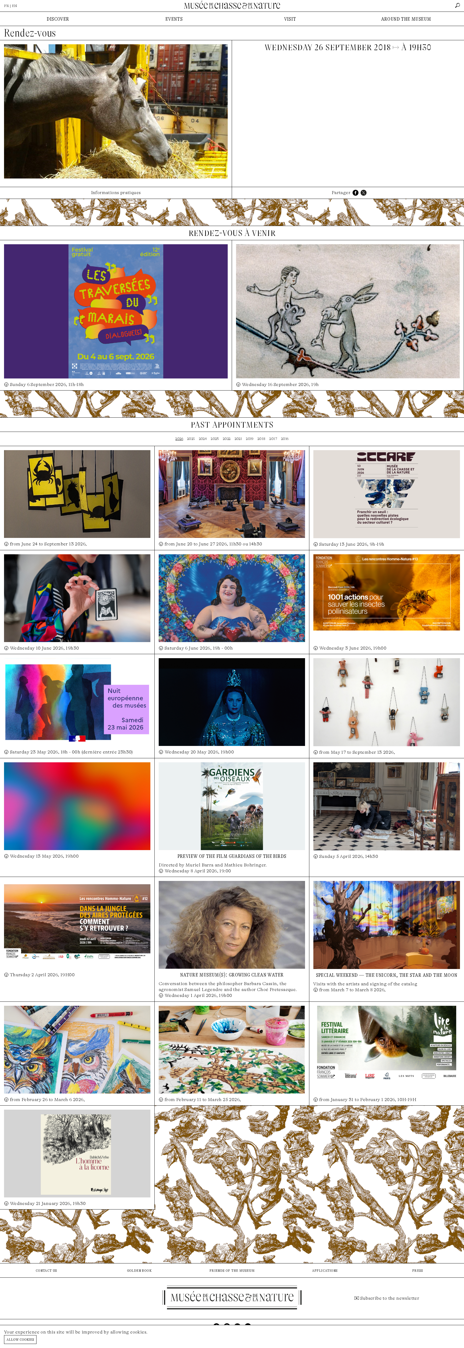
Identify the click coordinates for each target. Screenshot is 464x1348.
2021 (238, 439)
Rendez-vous (30, 33)
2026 (179, 439)
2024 (203, 439)
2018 (262, 439)
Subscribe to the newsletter (389, 1298)
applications (325, 1270)
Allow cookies (20, 1339)
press (417, 1270)
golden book (139, 1270)
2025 (191, 439)
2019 (249, 439)
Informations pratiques (116, 192)
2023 (215, 439)
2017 (273, 439)
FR (6, 6)
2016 (285, 439)
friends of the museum (232, 1270)
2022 (227, 439)
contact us (46, 1270)
